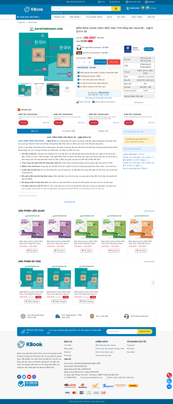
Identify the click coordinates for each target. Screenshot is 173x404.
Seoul (66, 13)
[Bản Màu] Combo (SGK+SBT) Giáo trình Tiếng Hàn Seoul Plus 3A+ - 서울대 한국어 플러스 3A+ (59, 242)
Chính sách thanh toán (104, 352)
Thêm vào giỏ (100, 62)
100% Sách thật (85, 102)
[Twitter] (24, 377)
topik (71, 13)
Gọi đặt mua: (98, 94)
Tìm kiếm (67, 345)
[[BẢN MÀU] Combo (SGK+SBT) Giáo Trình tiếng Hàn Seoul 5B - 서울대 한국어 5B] (32, 277)
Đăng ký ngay (144, 331)
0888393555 (71, 377)
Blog (109, 17)
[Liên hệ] (169, 386)
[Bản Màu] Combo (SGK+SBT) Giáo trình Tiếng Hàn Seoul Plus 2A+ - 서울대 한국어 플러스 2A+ (113, 242)
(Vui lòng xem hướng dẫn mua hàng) (99, 98)
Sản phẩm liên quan (31, 210)
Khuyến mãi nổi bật (132, 149)
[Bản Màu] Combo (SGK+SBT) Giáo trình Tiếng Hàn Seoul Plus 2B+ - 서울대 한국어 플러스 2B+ (86, 242)
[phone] (169, 375)
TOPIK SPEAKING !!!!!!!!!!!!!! (133, 154)
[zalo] (169, 380)
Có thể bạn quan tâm (133, 132)
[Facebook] (19, 377)
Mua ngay (114, 62)
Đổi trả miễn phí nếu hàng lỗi (105, 102)
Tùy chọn (32, 251)
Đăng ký (67, 352)
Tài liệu (121, 17)
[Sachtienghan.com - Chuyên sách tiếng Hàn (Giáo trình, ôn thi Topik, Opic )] (33, 9)
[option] (35, 316)
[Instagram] (34, 377)
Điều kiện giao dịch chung (105, 345)
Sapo (103, 401)
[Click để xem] (46, 54)
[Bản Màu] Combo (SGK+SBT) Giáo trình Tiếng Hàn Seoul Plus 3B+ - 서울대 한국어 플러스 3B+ (32, 242)
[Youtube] (29, 377)
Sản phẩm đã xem (29, 261)
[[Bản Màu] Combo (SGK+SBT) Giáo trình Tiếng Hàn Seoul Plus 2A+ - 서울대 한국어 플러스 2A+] (113, 226)
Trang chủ (59, 17)
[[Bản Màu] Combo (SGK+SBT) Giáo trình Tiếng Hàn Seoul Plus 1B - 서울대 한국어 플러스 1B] (141, 226)
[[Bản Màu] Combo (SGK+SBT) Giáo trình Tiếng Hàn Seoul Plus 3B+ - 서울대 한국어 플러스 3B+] (32, 226)
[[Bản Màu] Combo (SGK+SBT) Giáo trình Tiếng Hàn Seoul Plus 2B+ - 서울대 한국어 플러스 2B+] (86, 226)
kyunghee (85, 13)
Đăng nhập (68, 348)
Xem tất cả (138, 102)
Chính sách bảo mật (103, 355)
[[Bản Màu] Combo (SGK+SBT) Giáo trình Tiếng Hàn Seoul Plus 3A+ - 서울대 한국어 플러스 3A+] (59, 226)
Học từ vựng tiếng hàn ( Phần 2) (135, 168)
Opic (79, 13)
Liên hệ (151, 17)
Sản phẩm (75, 17)
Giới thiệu (137, 17)
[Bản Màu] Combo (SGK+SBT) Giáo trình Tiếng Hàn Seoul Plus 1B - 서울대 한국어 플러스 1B (140, 242)
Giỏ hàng (67, 355)
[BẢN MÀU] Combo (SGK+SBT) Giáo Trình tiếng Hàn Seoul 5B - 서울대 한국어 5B (32, 293)
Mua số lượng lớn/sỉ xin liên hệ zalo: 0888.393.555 (72, 2)
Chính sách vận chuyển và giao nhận (110, 348)
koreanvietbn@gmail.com (93, 377)
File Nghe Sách (94, 17)
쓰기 (75, 13)
